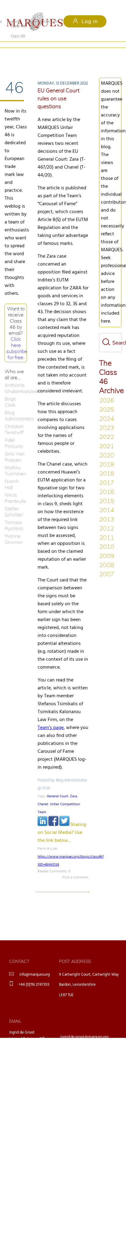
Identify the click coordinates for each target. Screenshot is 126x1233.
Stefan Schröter (14, 501)
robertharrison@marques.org (84, 1074)
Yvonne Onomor (13, 529)
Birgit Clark (10, 392)
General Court (57, 786)
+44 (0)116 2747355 (34, 974)
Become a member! (42, 21)
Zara (73, 786)
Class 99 (54, 54)
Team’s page (51, 718)
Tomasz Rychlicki (14, 515)
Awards (13, 21)
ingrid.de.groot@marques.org (84, 1027)
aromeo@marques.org (78, 1043)
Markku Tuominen (15, 460)
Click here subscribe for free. (16, 338)
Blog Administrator (16, 405)
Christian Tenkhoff (14, 419)
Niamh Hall (12, 474)
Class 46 (18, 54)
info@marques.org (34, 964)
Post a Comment (75, 867)
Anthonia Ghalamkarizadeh (16, 378)
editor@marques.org (77, 1059)
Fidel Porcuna (14, 433)
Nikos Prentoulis (15, 488)
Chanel (43, 794)
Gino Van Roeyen (14, 447)
